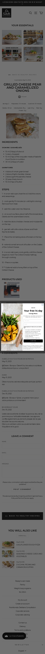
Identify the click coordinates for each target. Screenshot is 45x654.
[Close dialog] (43, 305)
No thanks (33, 343)
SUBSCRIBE (33, 340)
